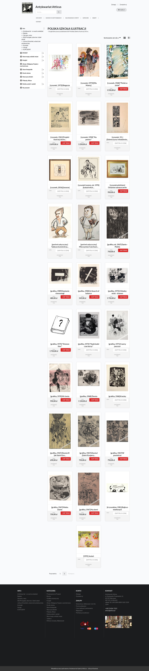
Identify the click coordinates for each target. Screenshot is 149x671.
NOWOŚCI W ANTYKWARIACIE (53, 18)
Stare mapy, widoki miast (30, 56)
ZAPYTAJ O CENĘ (63, 89)
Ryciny (49, 596)
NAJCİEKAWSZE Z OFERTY (72, 18)
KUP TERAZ (123, 89)
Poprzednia (52, 573)
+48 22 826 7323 (111, 608)
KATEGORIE (86, 18)
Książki (25, 60)
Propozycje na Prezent (54, 594)
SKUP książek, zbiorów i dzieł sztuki (28, 601)
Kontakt (38, 21)
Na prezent (26, 88)
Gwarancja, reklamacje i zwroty (86, 604)
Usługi (25, 47)
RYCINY (25, 53)
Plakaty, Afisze (27, 80)
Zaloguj (113, 4)
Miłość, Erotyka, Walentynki (55, 621)
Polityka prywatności (82, 613)
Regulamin (79, 610)
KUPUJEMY (39, 18)
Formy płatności (81, 606)
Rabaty (94, 18)
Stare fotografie (27, 69)
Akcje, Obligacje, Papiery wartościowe (59, 603)
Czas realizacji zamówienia (84, 608)
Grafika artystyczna (53, 598)
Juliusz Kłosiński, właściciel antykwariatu (30, 603)
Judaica (49, 618)
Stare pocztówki (28, 77)
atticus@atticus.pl (110, 610)
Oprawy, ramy (27, 35)
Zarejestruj (123, 4)
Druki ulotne (27, 73)
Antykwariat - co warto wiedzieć (33, 31)
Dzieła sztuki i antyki (29, 84)
